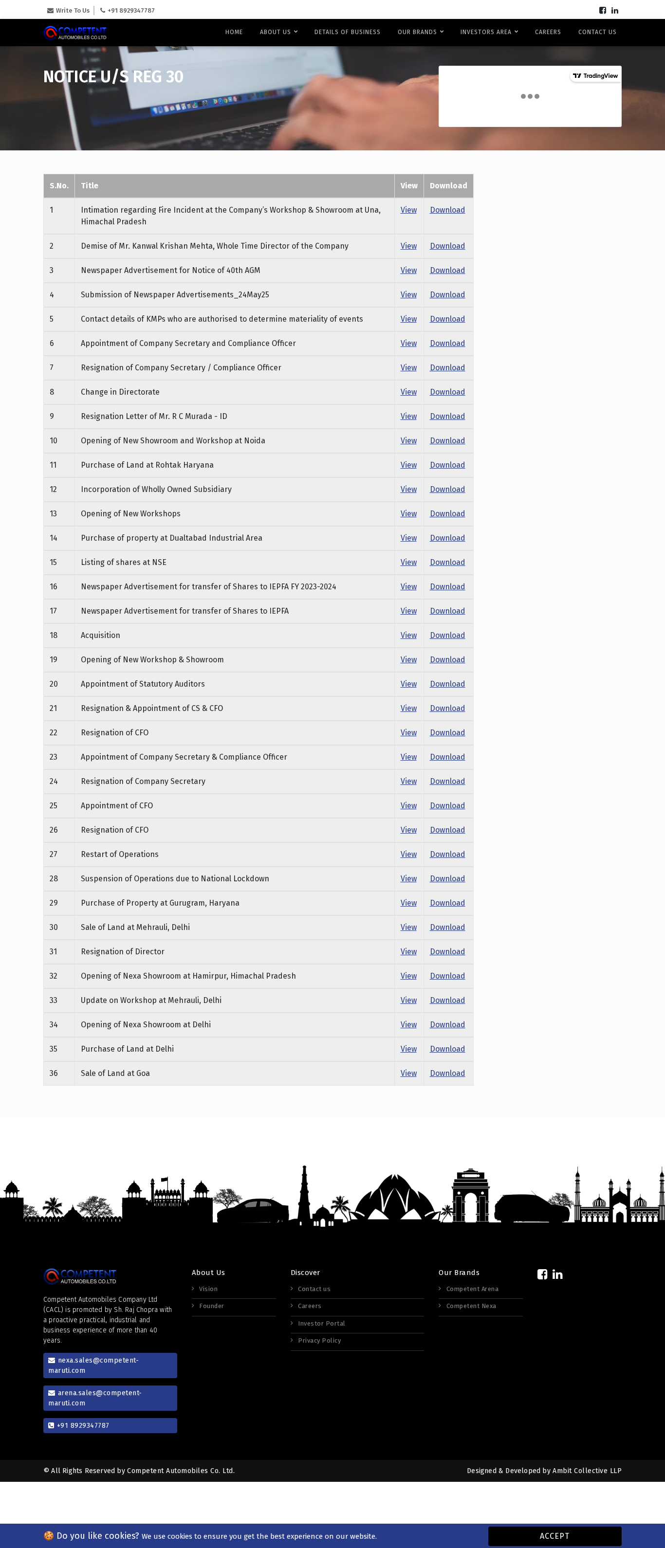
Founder (211, 1306)
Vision (208, 1289)
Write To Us (73, 10)
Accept (555, 1536)
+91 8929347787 (131, 10)
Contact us (597, 32)
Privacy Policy (319, 1340)
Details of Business (347, 32)
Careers (548, 32)
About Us (276, 32)
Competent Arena (472, 1289)
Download (447, 210)
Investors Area (487, 32)
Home (234, 32)
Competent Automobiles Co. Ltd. (181, 1471)
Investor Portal (322, 1323)
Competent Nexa (471, 1306)
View (409, 210)
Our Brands (418, 32)
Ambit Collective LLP (587, 1471)
